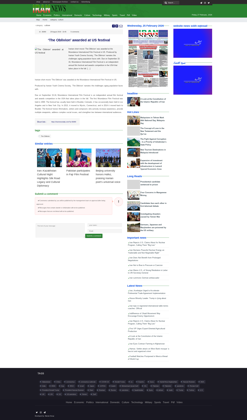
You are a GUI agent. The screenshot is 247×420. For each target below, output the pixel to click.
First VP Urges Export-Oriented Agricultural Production (146, 330)
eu (131, 382)
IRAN (53, 386)
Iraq (62, 386)
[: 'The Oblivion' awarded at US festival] (120, 26)
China (58, 382)
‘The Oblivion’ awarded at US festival (79, 40)
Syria (151, 390)
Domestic (78, 15)
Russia (113, 390)
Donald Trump (120, 382)
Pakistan (156, 386)
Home (38, 15)
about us (46, 2)
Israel (82, 386)
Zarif (94, 394)
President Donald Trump (50, 390)
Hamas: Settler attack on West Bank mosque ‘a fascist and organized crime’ (148, 350)
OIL (145, 386)
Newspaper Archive (60, 2)
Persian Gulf (194, 386)
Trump (181, 390)
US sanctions (71, 394)
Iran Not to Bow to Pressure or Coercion (146, 265)
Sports (114, 15)
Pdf (128, 15)
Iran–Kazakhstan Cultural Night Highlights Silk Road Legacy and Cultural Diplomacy (48, 178)
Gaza (152, 382)
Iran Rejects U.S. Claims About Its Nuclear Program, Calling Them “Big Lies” (146, 243)
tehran (161, 390)
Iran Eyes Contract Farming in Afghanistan (147, 344)
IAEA (202, 382)
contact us (74, 2)
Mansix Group (49, 416)
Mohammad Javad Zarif (130, 386)
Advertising (85, 2)
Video (134, 15)
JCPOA (102, 386)
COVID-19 (105, 382)
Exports (141, 382)
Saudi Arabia (138, 390)
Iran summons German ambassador (144, 278)
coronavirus (70, 382)
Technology (97, 15)
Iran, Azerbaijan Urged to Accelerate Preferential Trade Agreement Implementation (146, 291)
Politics (57, 15)
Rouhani (102, 390)
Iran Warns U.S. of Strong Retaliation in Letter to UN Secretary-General (148, 271)
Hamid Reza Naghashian (168, 382)
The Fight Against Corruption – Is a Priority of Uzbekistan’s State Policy (153, 142)
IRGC (72, 386)
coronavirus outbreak (88, 382)
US (60, 394)
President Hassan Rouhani (74, 390)
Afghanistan (46, 382)
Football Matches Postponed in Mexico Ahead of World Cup (148, 357)
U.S (201, 390)
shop (38, 2)
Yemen (84, 394)
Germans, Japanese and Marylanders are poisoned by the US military (153, 227)
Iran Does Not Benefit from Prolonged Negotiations (144, 259)
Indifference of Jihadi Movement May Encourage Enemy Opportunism (144, 314)
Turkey (191, 390)
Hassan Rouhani (189, 382)
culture (60, 20)
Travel (122, 15)
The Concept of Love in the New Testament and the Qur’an (152, 131)
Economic (47, 15)
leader (113, 386)
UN (51, 394)
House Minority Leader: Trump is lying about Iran (147, 299)
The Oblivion (45, 136)
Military (107, 15)
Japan (92, 386)
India (43, 386)
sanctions (125, 390)
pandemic (180, 386)
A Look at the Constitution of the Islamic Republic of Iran (145, 337)
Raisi (91, 390)
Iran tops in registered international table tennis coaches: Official (148, 307)
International (67, 15)
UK (43, 394)
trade (171, 390)
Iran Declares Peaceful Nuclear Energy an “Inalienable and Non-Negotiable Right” (146, 251)
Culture (87, 15)
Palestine (168, 386)
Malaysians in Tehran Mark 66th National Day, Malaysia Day (152, 120)
